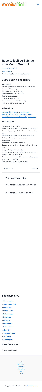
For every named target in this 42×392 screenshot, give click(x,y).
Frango (21, 371)
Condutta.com (32, 386)
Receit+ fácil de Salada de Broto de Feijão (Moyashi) (19, 117)
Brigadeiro (21, 367)
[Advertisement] (21, 31)
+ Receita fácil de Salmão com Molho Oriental (17, 114)
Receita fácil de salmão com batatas (20, 185)
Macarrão (21, 364)
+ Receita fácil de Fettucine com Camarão (15, 112)
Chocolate (21, 369)
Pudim (21, 374)
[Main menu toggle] (38, 4)
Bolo (21, 362)
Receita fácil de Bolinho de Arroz (19, 193)
